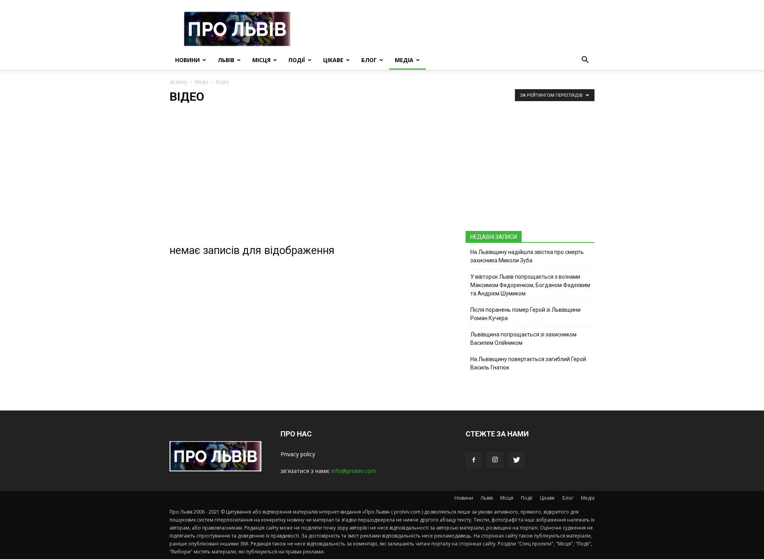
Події (296, 60)
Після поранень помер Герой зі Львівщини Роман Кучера (525, 314)
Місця (261, 60)
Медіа (404, 60)
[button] (584, 60)
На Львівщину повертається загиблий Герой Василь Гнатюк (528, 363)
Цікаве (333, 60)
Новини (187, 60)
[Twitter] (516, 460)
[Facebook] (473, 460)
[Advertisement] (382, 171)
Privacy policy (298, 454)
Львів (226, 60)
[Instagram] (495, 460)
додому (178, 81)
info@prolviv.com (353, 471)
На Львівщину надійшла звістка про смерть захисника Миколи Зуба (527, 256)
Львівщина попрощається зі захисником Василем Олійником (523, 338)
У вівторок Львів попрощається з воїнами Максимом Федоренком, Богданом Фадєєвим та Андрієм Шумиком (530, 285)
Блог (369, 60)
